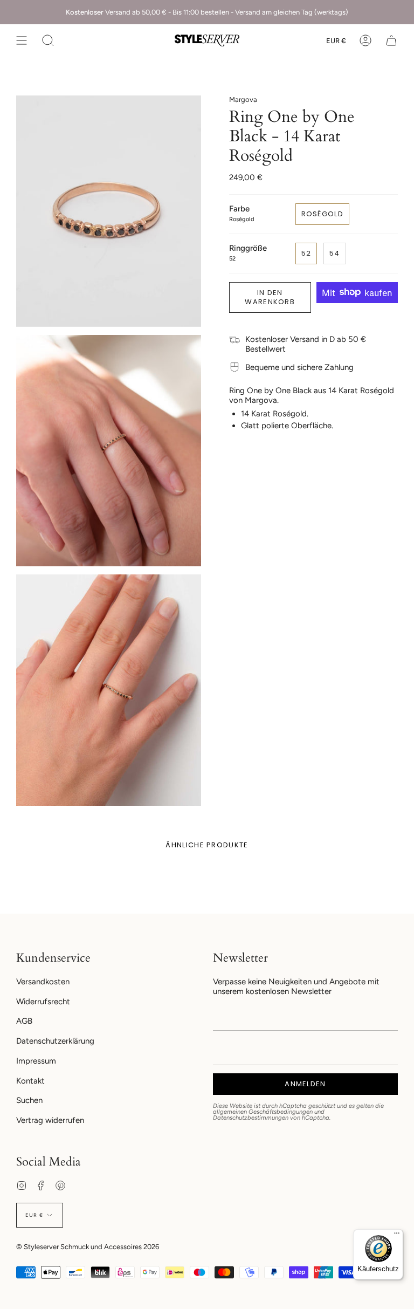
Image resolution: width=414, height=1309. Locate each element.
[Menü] (396, 1235)
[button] (48, 40)
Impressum (36, 1061)
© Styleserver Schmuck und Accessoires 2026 (87, 1247)
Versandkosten (43, 981)
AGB (24, 1021)
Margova (243, 99)
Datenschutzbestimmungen (250, 1117)
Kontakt (30, 1081)
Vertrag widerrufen (50, 1120)
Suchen (29, 1100)
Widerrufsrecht (43, 1001)
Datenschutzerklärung (55, 1041)
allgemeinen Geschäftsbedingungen (263, 1111)
